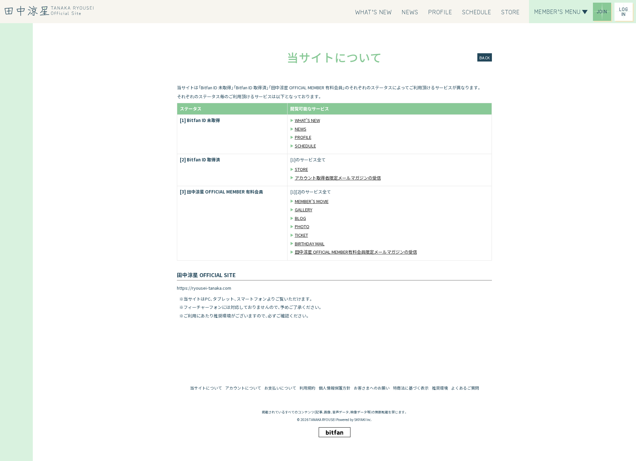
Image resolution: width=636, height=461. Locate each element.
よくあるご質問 (465, 388)
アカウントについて (243, 388)
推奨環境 (440, 388)
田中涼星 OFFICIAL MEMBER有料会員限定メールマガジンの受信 (356, 252)
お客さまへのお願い (372, 388)
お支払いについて (280, 388)
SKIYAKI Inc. (363, 419)
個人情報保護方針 (334, 388)
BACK (484, 57)
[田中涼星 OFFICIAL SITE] (51, 11)
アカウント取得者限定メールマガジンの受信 (338, 178)
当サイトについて (206, 388)
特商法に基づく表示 (411, 388)
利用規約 (307, 388)
